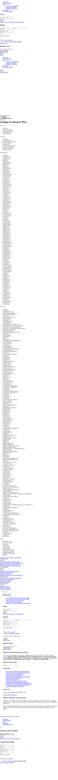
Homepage (5, 2)
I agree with (9, 41)
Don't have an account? (8, 614)
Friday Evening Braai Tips (12, 679)
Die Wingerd (3, 579)
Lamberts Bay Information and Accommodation (17, 682)
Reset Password (4, 50)
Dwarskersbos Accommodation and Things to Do (18, 685)
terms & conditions (11, 41)
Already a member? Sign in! (6, 762)
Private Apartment (15, 564)
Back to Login (3, 43)
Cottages (2, 574)
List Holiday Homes (8, 11)
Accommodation (7, 3)
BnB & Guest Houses (5, 564)
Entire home (8, 574)
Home (4, 116)
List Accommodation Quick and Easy (15, 686)
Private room (8, 581)
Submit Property (4, 72)
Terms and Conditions (11, 7)
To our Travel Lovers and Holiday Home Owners (18, 599)
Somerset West (19, 563)
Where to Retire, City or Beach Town (15, 600)
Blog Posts (5, 10)
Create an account (22, 761)
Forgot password (16, 738)
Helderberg (2, 572)
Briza (1, 587)
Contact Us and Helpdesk (12, 6)
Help (4, 4)
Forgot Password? (20, 22)
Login (2, 20)
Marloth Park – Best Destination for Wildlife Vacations (19, 683)
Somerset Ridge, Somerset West (7, 563)
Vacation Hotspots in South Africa (14, 602)
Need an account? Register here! (7, 22)
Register (19, 41)
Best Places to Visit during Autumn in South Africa (18, 603)
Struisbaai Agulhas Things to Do (14, 678)
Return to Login (4, 52)
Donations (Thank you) (11, 8)
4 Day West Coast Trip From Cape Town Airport (17, 597)
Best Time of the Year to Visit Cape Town (16, 681)
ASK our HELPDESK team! (10, 695)
